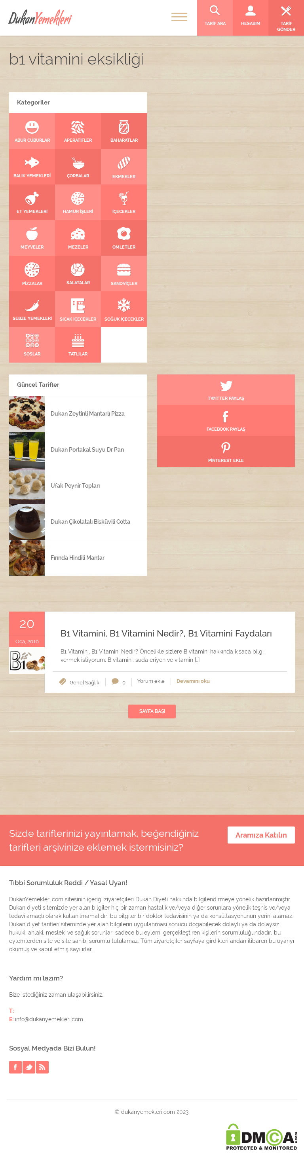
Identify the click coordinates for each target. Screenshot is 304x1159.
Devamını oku (193, 681)
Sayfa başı (152, 711)
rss (42, 1067)
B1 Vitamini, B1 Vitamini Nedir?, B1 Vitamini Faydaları (166, 633)
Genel (77, 683)
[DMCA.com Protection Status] (261, 1136)
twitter (29, 1067)
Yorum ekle (151, 681)
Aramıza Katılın (261, 835)
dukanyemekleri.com (148, 1112)
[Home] (40, 18)
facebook (15, 1067)
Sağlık (92, 683)
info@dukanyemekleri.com (49, 1019)
